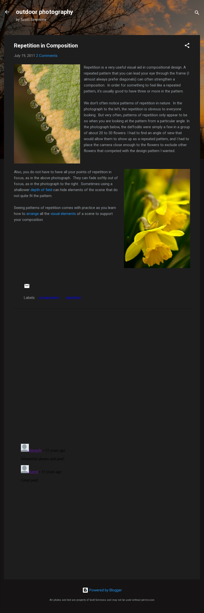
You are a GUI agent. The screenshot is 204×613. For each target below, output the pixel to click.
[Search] (197, 13)
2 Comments (46, 55)
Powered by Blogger (105, 590)
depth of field (41, 190)
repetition (73, 297)
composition (49, 297)
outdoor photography (44, 11)
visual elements (63, 213)
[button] (187, 46)
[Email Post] (27, 288)
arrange (32, 213)
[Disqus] (102, 376)
